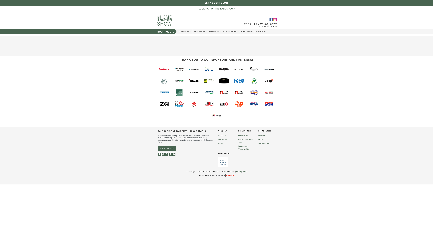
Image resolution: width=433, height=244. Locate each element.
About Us (222, 136)
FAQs (260, 139)
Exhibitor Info (246, 31)
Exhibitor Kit (243, 136)
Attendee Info (184, 31)
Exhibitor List (214, 31)
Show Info (262, 136)
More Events (260, 31)
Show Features (199, 31)
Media (220, 143)
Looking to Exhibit (230, 31)
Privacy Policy (241, 171)
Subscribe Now (167, 148)
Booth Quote (165, 32)
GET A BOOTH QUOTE (216, 3)
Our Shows (222, 139)
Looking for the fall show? (216, 9)
